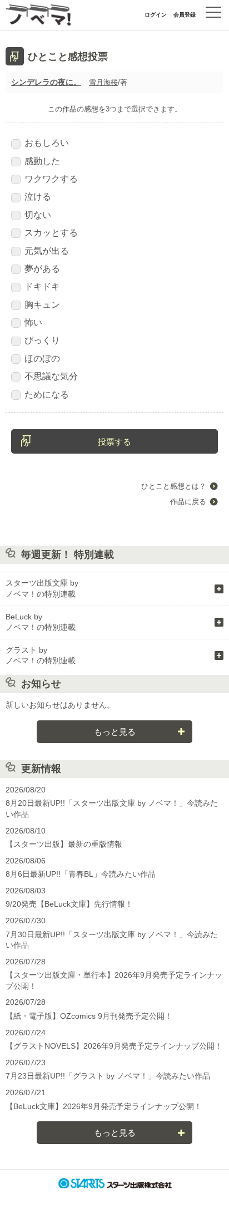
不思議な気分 (51, 376)
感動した (42, 161)
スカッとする (51, 232)
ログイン (156, 15)
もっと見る (115, 731)
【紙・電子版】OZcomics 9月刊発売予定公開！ (89, 1015)
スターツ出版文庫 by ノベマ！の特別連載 (42, 588)
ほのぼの (42, 358)
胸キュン (42, 304)
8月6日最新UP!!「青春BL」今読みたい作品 (81, 874)
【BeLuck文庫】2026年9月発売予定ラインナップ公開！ (104, 1106)
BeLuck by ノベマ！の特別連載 (41, 622)
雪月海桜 (103, 82)
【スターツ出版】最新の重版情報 (64, 844)
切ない (37, 215)
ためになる (46, 394)
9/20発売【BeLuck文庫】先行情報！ (69, 903)
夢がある (42, 268)
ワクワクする (51, 179)
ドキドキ (42, 286)
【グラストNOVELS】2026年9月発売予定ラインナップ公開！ (114, 1045)
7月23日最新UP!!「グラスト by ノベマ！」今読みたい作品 (108, 1075)
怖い (33, 322)
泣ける (37, 196)
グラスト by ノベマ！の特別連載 (41, 655)
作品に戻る (188, 501)
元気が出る (46, 251)
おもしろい (46, 143)
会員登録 (184, 15)
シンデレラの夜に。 (46, 82)
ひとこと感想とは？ (173, 486)
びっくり (42, 340)
